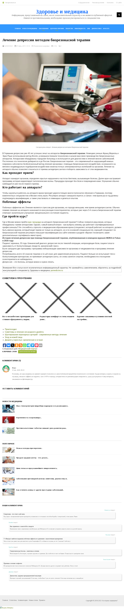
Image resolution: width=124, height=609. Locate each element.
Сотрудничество (83, 2)
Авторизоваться (10, 2)
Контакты (110, 2)
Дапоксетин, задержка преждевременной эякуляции (25, 576)
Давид (11, 572)
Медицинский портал (27, 349)
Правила (42, 600)
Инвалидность (80, 28)
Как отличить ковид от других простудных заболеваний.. (40, 490)
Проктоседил (11, 329)
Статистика (13, 600)
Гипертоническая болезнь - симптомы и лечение (24, 551)
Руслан (108, 535)
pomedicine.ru (57, 270)
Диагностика (96, 28)
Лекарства (69, 28)
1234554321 (8, 46)
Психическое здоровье (41, 46)
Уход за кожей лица (13, 337)
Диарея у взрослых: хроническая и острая (24, 340)
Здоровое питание (57, 28)
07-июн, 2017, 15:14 (23, 46)
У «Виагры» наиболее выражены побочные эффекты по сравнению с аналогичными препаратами (33, 539)
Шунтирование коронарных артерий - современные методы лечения (36, 335)
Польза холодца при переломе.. (29, 448)
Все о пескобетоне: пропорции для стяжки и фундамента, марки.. (18, 318)
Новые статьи (33, 600)
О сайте (119, 2)
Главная (18, 28)
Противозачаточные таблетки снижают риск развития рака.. (41, 428)
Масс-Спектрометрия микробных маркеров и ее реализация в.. (42, 406)
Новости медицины (29, 28)
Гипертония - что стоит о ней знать (14, 514)
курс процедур (34, 222)
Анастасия (106, 559)
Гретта (11, 547)
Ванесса (107, 510)
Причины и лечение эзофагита (13, 563)
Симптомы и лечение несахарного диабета (24, 332)
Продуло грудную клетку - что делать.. (32, 458)
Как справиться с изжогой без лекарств (22, 526)
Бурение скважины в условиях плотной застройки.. (94, 318)
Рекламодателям (98, 2)
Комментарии (23, 600)
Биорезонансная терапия (27, 351)
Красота (106, 28)
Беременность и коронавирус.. (29, 418)
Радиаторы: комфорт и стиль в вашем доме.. (57, 318)
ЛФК (88, 28)
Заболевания (43, 28)
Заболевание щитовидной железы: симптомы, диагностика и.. (42, 479)
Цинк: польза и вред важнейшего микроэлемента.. (37, 468)
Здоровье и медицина (62, 11)
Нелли (11, 522)
